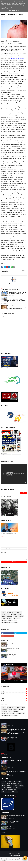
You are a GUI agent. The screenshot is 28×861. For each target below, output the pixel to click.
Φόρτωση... (3, 536)
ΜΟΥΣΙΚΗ (3, 616)
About (13, 853)
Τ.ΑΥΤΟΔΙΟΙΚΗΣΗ (16, 618)
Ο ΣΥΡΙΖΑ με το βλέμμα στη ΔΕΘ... (14, 724)
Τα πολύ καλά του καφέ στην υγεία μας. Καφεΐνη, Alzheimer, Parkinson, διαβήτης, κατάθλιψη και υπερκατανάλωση (16, 307)
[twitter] (20, 633)
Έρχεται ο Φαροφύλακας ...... (13, 766)
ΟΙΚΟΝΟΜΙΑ (9, 616)
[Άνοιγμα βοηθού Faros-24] (25, 858)
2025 (14, 691)
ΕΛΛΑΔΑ (8, 614)
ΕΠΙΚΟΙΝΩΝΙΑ (13, 614)
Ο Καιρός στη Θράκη (11, 654)
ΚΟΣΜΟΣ (19, 614)
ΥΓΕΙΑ (8, 11)
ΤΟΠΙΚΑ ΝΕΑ (10, 620)
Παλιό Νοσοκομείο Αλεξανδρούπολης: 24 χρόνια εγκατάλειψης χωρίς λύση (16, 293)
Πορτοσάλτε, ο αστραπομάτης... (14, 760)
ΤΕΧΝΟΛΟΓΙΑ (4, 620)
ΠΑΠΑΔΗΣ (15, 616)
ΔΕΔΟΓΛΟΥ (19, 612)
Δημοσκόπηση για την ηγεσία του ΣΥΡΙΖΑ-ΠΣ (16, 644)
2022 (14, 698)
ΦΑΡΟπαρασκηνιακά (6, 622)
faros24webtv (4, 626)
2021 (14, 700)
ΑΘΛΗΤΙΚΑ (4, 612)
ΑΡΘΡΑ (14, 612)
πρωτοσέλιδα (7, 455)
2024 (14, 693)
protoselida (16, 455)
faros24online (17, 855)
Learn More (12, 10)
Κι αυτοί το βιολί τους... (12, 737)
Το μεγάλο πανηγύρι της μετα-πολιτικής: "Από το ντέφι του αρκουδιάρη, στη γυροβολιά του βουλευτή (16, 773)
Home (10, 853)
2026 (14, 689)
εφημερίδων (12, 455)
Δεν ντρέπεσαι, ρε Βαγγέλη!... (14, 648)
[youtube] (7, 636)
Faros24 (3, 16)
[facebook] (7, 633)
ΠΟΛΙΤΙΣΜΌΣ (9, 618)
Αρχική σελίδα (4, 11)
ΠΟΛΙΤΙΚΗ (3, 618)
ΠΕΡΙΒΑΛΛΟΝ (21, 616)
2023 (14, 696)
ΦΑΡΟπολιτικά (14, 622)
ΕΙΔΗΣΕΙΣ (3, 614)
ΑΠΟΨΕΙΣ (9, 612)
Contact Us (18, 853)
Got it (17, 10)
